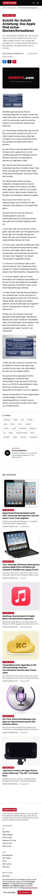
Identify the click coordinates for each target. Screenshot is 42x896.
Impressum (6, 876)
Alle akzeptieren (24, 892)
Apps (5, 424)
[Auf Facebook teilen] (4, 61)
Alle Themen (6, 858)
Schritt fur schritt (21, 433)
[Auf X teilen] (9, 61)
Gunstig (29, 420)
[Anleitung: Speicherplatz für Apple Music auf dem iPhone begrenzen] (21, 596)
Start (3, 8)
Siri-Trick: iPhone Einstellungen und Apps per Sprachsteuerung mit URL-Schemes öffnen (19, 721)
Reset (15, 437)
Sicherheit (22, 428)
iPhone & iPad (12, 8)
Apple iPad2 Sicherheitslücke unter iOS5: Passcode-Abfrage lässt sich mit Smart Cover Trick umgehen (20, 515)
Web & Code (6, 846)
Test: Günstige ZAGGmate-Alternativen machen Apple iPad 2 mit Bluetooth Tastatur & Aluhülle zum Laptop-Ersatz (21, 567)
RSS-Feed (5, 867)
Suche (4, 861)
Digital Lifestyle (7, 834)
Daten (13, 424)
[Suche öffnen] (33, 3)
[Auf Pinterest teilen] (14, 61)
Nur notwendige (9, 892)
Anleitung (7, 420)
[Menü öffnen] (38, 3)
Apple (15, 420)
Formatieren (33, 437)
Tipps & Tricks (7, 843)
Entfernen (32, 428)
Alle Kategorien (7, 855)
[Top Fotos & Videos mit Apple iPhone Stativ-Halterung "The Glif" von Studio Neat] (21, 751)
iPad (22, 420)
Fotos (20, 424)
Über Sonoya (6, 864)
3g (5, 433)
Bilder (11, 433)
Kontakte (7, 437)
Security (23, 437)
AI (3, 829)
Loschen (28, 424)
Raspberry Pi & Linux (9, 840)
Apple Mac (6, 832)
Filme (32, 433)
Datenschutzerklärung (29, 888)
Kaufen (6, 428)
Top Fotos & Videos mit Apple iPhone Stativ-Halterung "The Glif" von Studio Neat (20, 773)
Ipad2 (14, 428)
